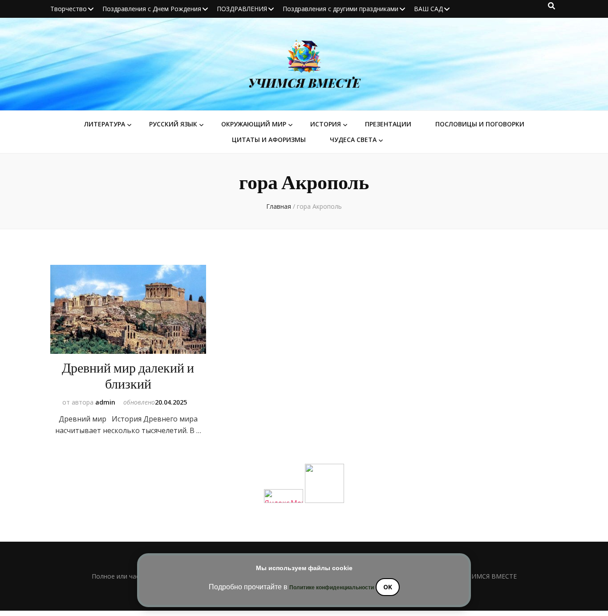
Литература (104, 124)
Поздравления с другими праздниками (340, 8)
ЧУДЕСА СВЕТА (353, 139)
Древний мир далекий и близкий (128, 376)
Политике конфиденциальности (331, 587)
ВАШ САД (428, 8)
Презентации (388, 124)
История (325, 124)
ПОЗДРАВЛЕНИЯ (242, 8)
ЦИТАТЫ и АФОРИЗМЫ (269, 139)
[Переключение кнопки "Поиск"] (551, 5)
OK (387, 587)
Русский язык (173, 124)
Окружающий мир (253, 124)
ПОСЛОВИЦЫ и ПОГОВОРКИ (479, 124)
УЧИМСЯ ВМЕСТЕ (304, 83)
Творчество (68, 8)
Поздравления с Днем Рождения (151, 8)
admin (105, 402)
